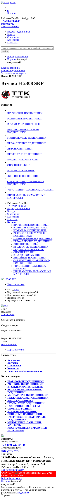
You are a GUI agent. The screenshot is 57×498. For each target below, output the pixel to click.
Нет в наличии (9, 344)
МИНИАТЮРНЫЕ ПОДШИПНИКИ (32, 238)
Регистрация (21, 56)
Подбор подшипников (18, 31)
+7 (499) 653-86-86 (16, 205)
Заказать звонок (10, 26)
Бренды (11, 34)
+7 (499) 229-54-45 (10, 21)
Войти (10, 56)
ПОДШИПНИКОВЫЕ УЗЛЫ (28, 249)
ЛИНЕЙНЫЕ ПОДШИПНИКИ (30, 257)
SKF (16, 289)
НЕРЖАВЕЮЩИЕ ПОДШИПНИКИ (32, 241)
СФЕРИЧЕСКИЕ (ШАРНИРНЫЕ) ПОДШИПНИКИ (31, 261)
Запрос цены (7, 314)
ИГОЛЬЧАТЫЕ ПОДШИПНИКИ (30, 246)
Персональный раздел (12, 470)
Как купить (13, 40)
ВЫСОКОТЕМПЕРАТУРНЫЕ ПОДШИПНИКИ (29, 234)
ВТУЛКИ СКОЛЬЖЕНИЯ (27, 255)
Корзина (11, 59)
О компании (13, 37)
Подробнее (23, 492)
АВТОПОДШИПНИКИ (26, 244)
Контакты (12, 42)
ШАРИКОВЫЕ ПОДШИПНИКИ (31, 225)
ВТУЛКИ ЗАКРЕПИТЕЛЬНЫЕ (30, 230)
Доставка (12, 363)
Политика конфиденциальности (24, 371)
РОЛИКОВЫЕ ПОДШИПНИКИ (30, 227)
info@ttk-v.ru (7, 23)
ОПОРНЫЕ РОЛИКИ (24, 252)
